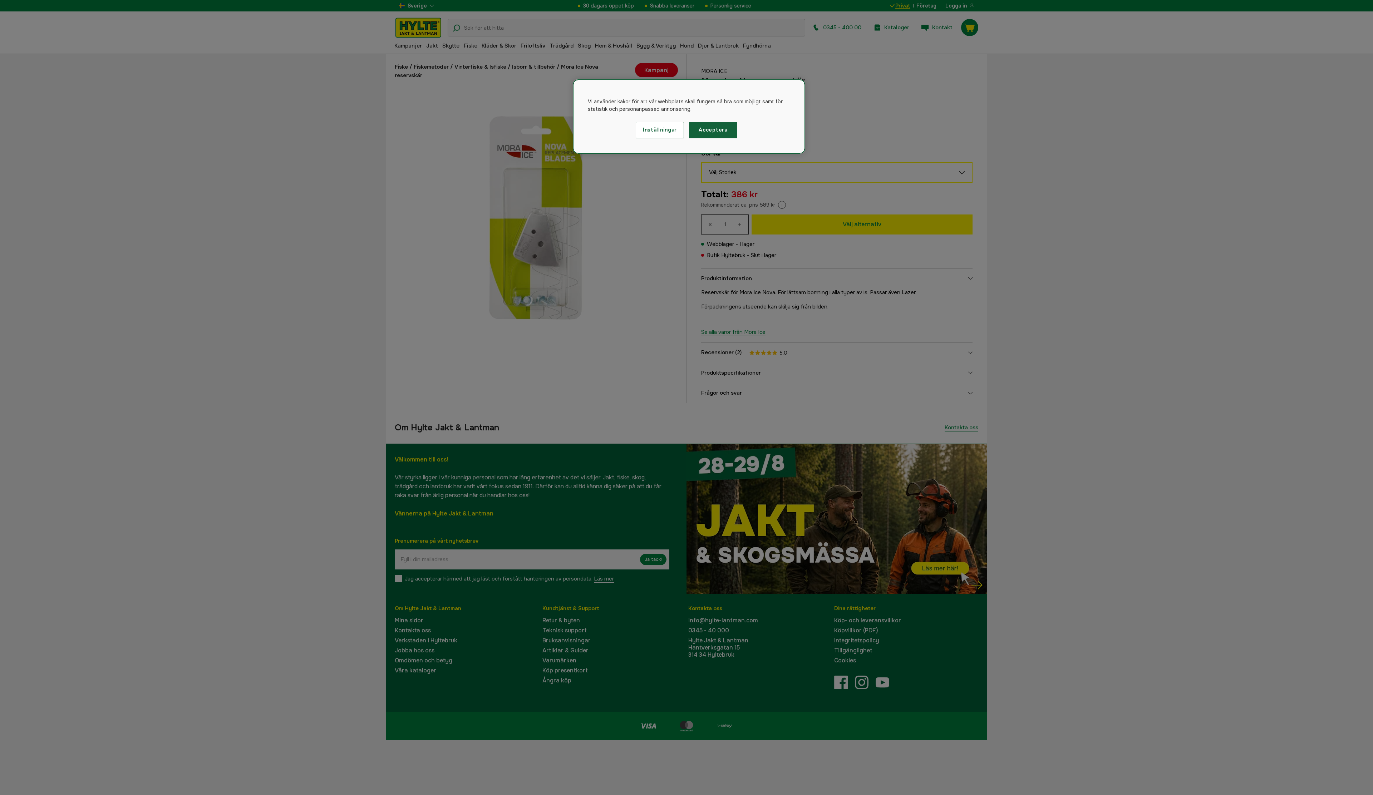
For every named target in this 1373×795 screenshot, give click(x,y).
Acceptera (713, 130)
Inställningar (660, 130)
